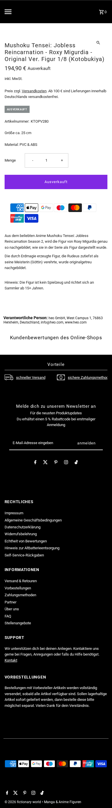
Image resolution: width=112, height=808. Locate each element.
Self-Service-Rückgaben (24, 555)
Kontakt (11, 660)
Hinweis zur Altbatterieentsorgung (32, 548)
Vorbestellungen (18, 588)
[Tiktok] (76, 463)
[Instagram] (66, 463)
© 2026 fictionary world (23, 802)
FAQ (8, 616)
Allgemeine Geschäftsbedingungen (33, 520)
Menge (10, 160)
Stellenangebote (18, 623)
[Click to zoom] (98, 42)
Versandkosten (34, 91)
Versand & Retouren (21, 581)
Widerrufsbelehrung (21, 534)
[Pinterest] (55, 463)
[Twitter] (45, 463)
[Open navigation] (19, 12)
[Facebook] (35, 463)
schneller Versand (30, 377)
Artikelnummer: (17, 121)
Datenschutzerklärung (22, 527)
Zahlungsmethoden (20, 595)
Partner (10, 602)
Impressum (14, 513)
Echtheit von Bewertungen (26, 541)
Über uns (12, 609)
